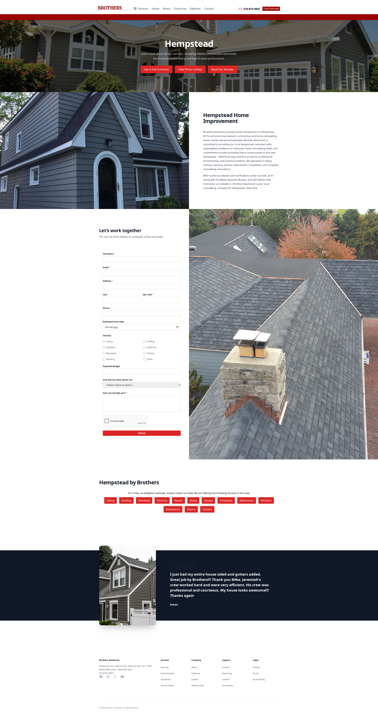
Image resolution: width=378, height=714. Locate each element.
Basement (111, 353)
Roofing (151, 341)
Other (150, 359)
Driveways (226, 500)
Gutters (207, 509)
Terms (256, 673)
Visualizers (166, 679)
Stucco (191, 509)
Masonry (110, 359)
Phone (107, 308)
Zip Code (148, 294)
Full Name (109, 253)
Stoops (208, 500)
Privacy (256, 667)
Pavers (178, 500)
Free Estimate (271, 8)
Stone (193, 500)
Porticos (162, 500)
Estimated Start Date (113, 321)
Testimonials (197, 685)
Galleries (195, 8)
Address (108, 281)
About (167, 8)
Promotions (227, 685)
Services (107, 335)
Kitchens (266, 500)
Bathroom (152, 347)
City (106, 294)
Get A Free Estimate (156, 69)
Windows (110, 347)
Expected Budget (111, 366)
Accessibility (259, 679)
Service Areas (167, 685)
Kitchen (151, 353)
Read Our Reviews (222, 69)
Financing (180, 8)
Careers (226, 679)
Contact (209, 8)
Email (106, 267)
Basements (173, 509)
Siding (109, 341)
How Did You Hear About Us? (118, 379)
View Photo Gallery (190, 69)
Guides (194, 679)
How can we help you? (115, 393)
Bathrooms (247, 500)
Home (155, 8)
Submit (141, 433)
